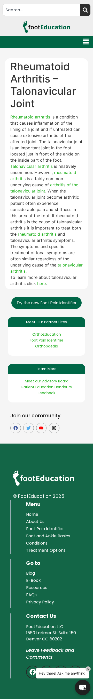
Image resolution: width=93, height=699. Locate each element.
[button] (86, 42)
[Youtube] (41, 428)
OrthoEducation (46, 334)
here (41, 283)
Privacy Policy (40, 602)
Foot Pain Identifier (46, 340)
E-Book (33, 580)
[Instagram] (54, 428)
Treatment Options (46, 550)
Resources (36, 588)
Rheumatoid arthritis (30, 116)
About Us (35, 522)
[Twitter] (28, 428)
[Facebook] (15, 428)
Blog (30, 573)
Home (32, 514)
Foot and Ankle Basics (48, 536)
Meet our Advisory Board (46, 381)
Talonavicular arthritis (31, 166)
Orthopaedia (46, 346)
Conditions (37, 543)
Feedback (46, 393)
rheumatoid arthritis (37, 234)
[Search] (85, 10)
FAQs (31, 595)
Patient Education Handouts (46, 387)
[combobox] (41, 10)
